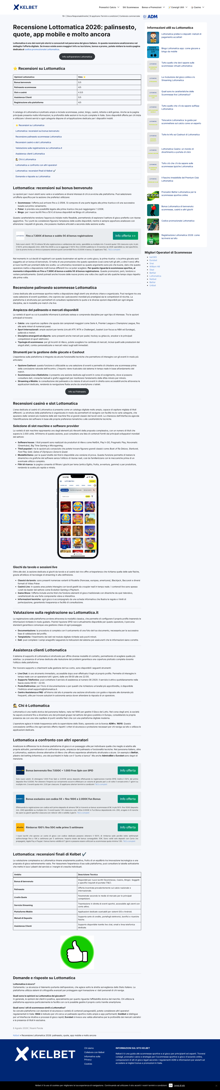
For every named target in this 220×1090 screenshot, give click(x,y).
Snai (152, 263)
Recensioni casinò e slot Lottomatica (33, 142)
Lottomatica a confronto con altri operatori (36, 165)
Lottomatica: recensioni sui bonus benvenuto (37, 131)
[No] (216, 1085)
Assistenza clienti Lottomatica (30, 153)
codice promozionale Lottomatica (42, 49)
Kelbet (16, 1035)
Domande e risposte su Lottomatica (33, 176)
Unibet (153, 285)
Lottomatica (155, 276)
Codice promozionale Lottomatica (177, 220)
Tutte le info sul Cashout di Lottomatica (180, 134)
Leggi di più (179, 1085)
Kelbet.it (120, 1053)
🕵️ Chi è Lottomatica (26, 159)
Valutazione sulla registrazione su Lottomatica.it (39, 148)
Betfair (153, 272)
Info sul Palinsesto (77, 391)
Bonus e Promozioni (151, 7)
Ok (170, 1085)
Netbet (153, 279)
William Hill (155, 266)
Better (152, 282)
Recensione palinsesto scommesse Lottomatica (39, 136)
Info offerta (128, 770)
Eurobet (153, 260)
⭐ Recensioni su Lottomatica (30, 125)
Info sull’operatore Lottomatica (77, 56)
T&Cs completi (114, 249)
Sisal (152, 269)
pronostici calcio (132, 1056)
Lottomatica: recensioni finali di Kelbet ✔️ (36, 170)
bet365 (153, 257)
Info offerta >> (125, 236)
